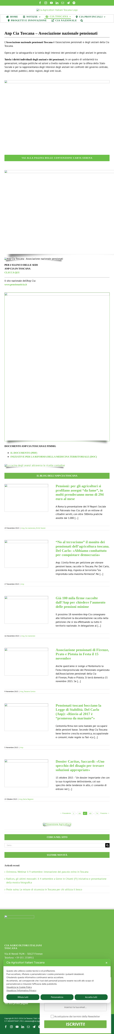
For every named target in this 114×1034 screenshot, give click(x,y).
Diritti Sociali (41, 528)
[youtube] (51, 2)
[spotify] (74, 2)
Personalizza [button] (57, 997)
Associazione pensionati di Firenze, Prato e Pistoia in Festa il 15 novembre (82, 654)
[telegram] (68, 2)
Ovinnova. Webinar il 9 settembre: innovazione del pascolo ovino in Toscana (47, 871)
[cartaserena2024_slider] (57, 81)
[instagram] (45, 2)
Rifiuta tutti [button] (23, 997)
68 (90, 813)
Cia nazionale (30, 528)
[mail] (62, 2)
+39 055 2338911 (24, 957)
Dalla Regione (28, 799)
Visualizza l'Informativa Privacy (21, 990)
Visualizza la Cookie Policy (19, 987)
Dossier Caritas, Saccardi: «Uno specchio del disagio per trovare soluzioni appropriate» (80, 765)
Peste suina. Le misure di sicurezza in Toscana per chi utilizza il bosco (44, 889)
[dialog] (57, 981)
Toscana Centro (29, 691)
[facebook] (40, 2)
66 (80, 813)
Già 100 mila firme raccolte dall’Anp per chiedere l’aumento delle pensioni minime (80, 602)
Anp (22, 528)
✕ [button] (106, 962)
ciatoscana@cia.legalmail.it (35, 1021)
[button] (82, 20)
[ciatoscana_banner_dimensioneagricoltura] (57, 824)
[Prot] (57, 293)
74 (97, 813)
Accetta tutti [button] (91, 997)
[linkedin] (57, 2)
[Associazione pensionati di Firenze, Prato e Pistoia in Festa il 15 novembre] (26, 661)
